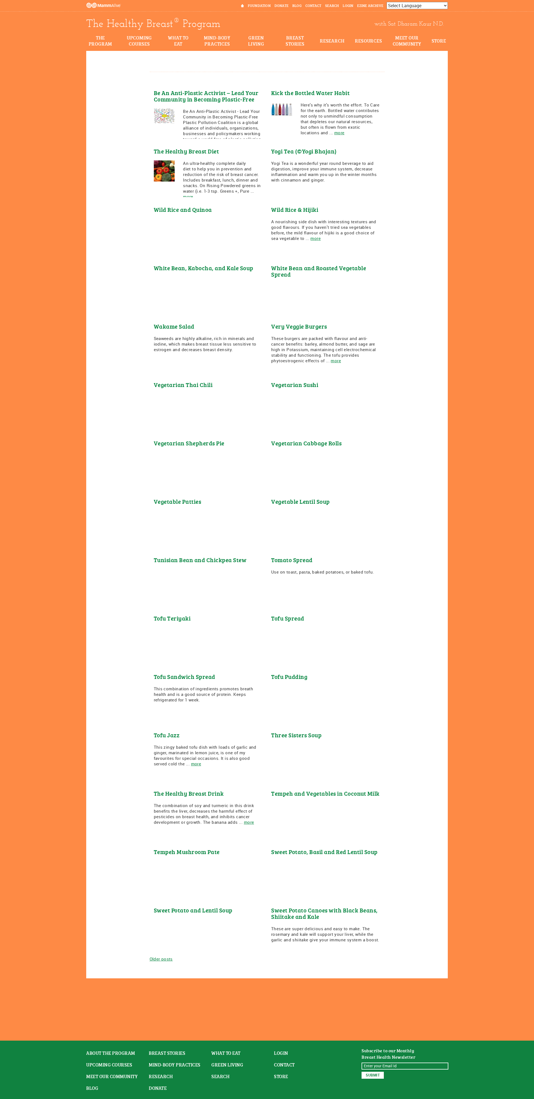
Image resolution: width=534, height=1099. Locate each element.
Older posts (161, 959)
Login (348, 5)
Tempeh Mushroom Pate (187, 852)
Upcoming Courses (139, 40)
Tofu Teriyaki (172, 618)
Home (239, 5)
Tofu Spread (287, 618)
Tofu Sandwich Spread (184, 677)
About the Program (110, 1053)
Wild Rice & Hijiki (294, 209)
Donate (281, 5)
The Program (100, 40)
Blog (296, 5)
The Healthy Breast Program (153, 23)
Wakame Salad (174, 326)
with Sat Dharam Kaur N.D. (409, 23)
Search (332, 5)
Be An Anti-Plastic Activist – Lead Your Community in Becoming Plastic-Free (206, 96)
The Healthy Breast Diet (186, 151)
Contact (313, 5)
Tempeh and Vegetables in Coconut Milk (325, 793)
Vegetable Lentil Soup (300, 501)
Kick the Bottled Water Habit (310, 93)
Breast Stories (295, 40)
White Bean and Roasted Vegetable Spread (318, 271)
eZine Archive (370, 5)
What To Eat (226, 1053)
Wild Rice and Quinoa (183, 209)
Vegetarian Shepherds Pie (189, 443)
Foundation (259, 5)
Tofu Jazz (167, 735)
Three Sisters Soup (296, 735)
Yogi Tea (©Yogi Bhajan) (304, 151)
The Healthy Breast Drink (189, 793)
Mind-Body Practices (217, 40)
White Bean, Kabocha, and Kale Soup (203, 268)
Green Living (256, 40)
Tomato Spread (292, 560)
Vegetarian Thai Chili (183, 385)
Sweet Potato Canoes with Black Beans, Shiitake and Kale (324, 913)
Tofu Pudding (289, 677)
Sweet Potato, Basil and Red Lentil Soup (324, 852)
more (339, 132)
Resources (368, 40)
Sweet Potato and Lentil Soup (193, 910)
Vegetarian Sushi (294, 385)
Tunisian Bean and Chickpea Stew (200, 560)
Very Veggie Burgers (299, 326)
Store (439, 40)
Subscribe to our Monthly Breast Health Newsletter (388, 1054)
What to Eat (178, 40)
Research (332, 40)
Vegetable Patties (177, 501)
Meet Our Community (407, 40)
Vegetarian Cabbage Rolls (306, 443)
